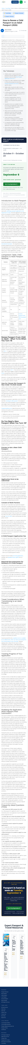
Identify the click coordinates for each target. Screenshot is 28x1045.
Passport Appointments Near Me (7, 1026)
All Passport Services (5, 1002)
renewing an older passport (12, 401)
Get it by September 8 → (11, 184)
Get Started (15, 2)
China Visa (3, 1009)
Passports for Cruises (5, 1039)
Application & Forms (5, 1036)
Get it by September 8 (14, 908)
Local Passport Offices (5, 1022)
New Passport (4, 993)
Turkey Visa (3, 1014)
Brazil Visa (3, 1015)
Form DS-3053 (8, 516)
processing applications (18, 555)
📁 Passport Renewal (18, 13)
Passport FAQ (4, 1038)
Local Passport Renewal (6, 1024)
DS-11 (5, 351)
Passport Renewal (4, 991)
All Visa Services (4, 1007)
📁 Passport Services (9, 16)
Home (3, 8)
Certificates (3, 1029)
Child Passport (4, 995)
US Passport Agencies (5, 1034)
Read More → (5, 974)
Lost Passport (4, 996)
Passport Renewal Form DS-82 (11, 83)
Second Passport (4, 998)
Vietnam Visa (3, 1012)
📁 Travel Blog (7, 13)
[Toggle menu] (24, 2)
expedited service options (13, 557)
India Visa (3, 1010)
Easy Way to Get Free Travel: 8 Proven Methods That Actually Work (6, 961)
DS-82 (2, 373)
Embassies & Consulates (6, 1041)
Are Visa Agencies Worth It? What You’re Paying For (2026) (22, 947)
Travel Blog (7, 8)
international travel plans (6, 244)
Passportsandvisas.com (6, 408)
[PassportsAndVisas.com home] (4, 2)
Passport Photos (4, 1027)
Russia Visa (3, 1017)
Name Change (4, 1000)
